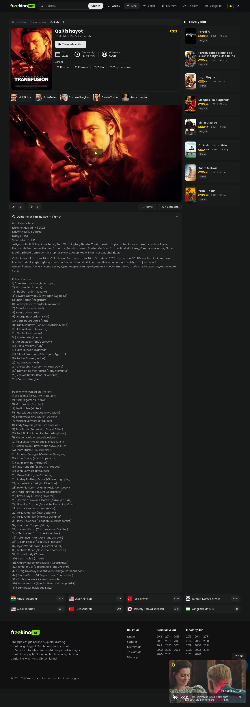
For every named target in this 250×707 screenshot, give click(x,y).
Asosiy (116, 6)
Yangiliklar (216, 6)
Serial (151, 6)
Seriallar (132, 642)
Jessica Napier (110, 244)
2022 (160, 650)
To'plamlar (134, 652)
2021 (176, 645)
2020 (168, 645)
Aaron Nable (79, 252)
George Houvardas (152, 248)
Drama (64, 67)
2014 (168, 636)
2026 (168, 654)
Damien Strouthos (54, 248)
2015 (176, 636)
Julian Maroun (129, 244)
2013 (159, 636)
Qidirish (95, 5)
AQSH (112, 56)
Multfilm (171, 6)
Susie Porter (47, 244)
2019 (159, 645)
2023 (65, 56)
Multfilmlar (134, 647)
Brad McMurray (129, 248)
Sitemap (132, 657)
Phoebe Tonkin (90, 244)
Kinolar (131, 636)
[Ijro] (95, 153)
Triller (100, 67)
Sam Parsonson (77, 248)
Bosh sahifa (19, 22)
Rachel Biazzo (112, 252)
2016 (159, 641)
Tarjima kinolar (122, 67)
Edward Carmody (33, 252)
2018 (176, 641)
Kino (134, 6)
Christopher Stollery (57, 252)
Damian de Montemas (26, 248)
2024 (177, 650)
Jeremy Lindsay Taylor (153, 244)
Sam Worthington (68, 244)
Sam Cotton (111, 248)
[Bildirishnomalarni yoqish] (230, 6)
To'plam (193, 6)
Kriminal (83, 67)
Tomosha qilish (72, 44)
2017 (168, 641)
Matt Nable (32, 244)
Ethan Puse (95, 252)
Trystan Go (95, 248)
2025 (160, 654)
